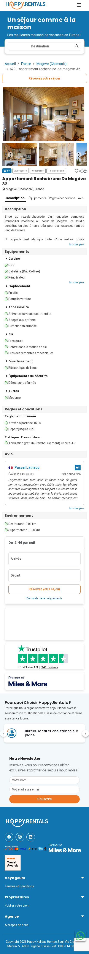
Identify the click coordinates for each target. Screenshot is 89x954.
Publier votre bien (17, 905)
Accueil (10, 64)
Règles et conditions (62, 198)
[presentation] (3, 733)
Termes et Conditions (19, 886)
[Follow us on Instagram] (20, 837)
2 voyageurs (20, 171)
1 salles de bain (56, 171)
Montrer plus (76, 244)
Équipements (37, 198)
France (26, 64)
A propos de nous (17, 924)
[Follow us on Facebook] (9, 837)
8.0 (8, 171)
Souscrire (44, 799)
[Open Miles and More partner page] (65, 847)
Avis (81, 198)
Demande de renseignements (44, 598)
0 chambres (38, 171)
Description (15, 198)
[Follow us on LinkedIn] (30, 837)
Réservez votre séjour (44, 78)
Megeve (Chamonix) (51, 64)
